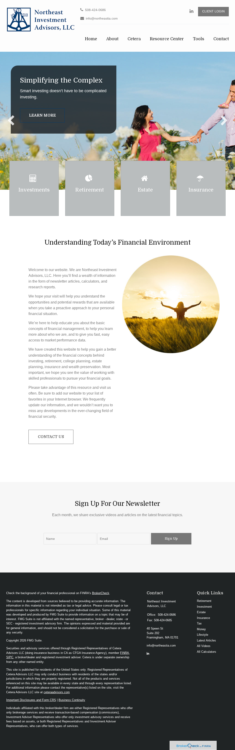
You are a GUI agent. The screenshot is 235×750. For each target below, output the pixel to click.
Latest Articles (206, 640)
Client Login (213, 11)
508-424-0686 (95, 10)
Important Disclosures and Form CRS (31, 700)
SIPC (9, 657)
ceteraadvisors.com (57, 692)
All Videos (203, 646)
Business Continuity (72, 700)
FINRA (124, 653)
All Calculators (206, 651)
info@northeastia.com (102, 18)
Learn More (42, 115)
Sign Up (171, 538)
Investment (204, 606)
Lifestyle (202, 634)
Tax (199, 623)
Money (201, 629)
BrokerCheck (100, 593)
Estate (201, 612)
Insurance (203, 618)
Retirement (204, 601)
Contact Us (51, 437)
